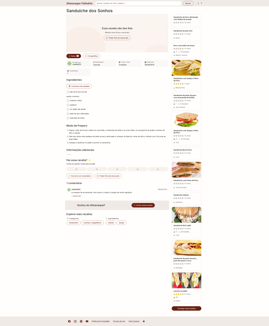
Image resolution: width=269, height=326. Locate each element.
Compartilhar (93, 56)
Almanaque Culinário (79, 3)
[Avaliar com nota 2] (97, 169)
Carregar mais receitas (186, 308)
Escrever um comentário (81, 176)
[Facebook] (69, 321)
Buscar (188, 3)
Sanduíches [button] (73, 223)
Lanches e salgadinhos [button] (92, 223)
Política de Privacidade (100, 321)
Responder (77, 196)
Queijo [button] (121, 223)
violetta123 (75, 189)
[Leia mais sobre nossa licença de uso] (144, 321)
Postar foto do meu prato (118, 38)
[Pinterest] (81, 321)
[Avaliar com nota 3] (117, 169)
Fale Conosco (134, 321)
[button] (78, 72)
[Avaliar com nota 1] (76, 169)
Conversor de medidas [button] (80, 86)
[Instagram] (75, 321)
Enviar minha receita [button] (144, 205)
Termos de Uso (119, 321)
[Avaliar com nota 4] (138, 169)
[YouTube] (87, 321)
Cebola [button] (111, 223)
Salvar (74, 56)
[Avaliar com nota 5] (158, 169)
